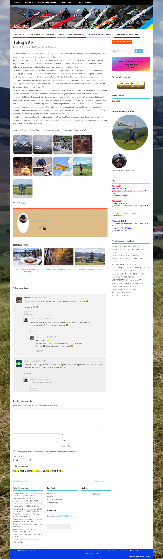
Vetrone (50, 34)
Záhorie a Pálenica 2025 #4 (121, 286)
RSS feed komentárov (55, 500)
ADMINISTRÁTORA (66, 516)
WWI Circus (67, 2)
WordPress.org (52, 503)
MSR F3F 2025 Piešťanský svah (123, 283)
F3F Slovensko (75, 34)
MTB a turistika (39, 47)
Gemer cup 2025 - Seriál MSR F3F (124, 274)
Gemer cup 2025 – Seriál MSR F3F (27, 515)
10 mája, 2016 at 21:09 (44, 318)
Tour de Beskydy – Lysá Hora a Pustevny (27, 270)
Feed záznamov (52, 497)
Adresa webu (66, 446)
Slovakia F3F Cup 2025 (120, 271)
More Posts (37, 221)
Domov (16, 2)
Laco (16, 47)
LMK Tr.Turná (84, 2)
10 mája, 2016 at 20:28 (39, 297)
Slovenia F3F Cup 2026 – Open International (27, 495)
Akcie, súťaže (34, 34)
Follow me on (120, 41)
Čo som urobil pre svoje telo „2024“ (59, 269)
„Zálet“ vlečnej (99, 481)
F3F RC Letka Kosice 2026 (121, 246)
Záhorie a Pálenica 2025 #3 (121, 289)
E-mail (64, 440)
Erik (26, 360)
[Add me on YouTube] (44, 228)
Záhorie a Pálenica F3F (98, 34)
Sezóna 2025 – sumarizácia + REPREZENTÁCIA (25, 500)
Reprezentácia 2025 (120, 231)
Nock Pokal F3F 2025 (120, 277)
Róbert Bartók (18, 494)
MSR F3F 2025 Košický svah (122, 280)
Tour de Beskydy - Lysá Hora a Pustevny (126, 268)
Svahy (28, 2)
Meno (64, 435)
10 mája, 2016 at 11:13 (44, 379)
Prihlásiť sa (51, 494)
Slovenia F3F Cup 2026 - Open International (128, 250)
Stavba (18, 34)
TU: (23, 203)
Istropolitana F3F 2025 (120, 265)
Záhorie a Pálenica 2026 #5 (121, 256)
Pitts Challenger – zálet (21, 481)
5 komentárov (52, 47)
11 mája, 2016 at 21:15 (51, 337)
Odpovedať (28, 313)
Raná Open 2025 (118, 293)
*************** (55, 526)
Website (46, 221)
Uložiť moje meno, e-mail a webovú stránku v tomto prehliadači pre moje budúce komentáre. (46, 451)
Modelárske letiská (47, 2)
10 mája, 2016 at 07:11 (38, 361)
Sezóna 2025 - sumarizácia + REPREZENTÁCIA (129, 259)
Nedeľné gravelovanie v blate (90, 269)
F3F (60, 34)
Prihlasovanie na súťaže (127, 34)
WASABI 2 (116, 296)
